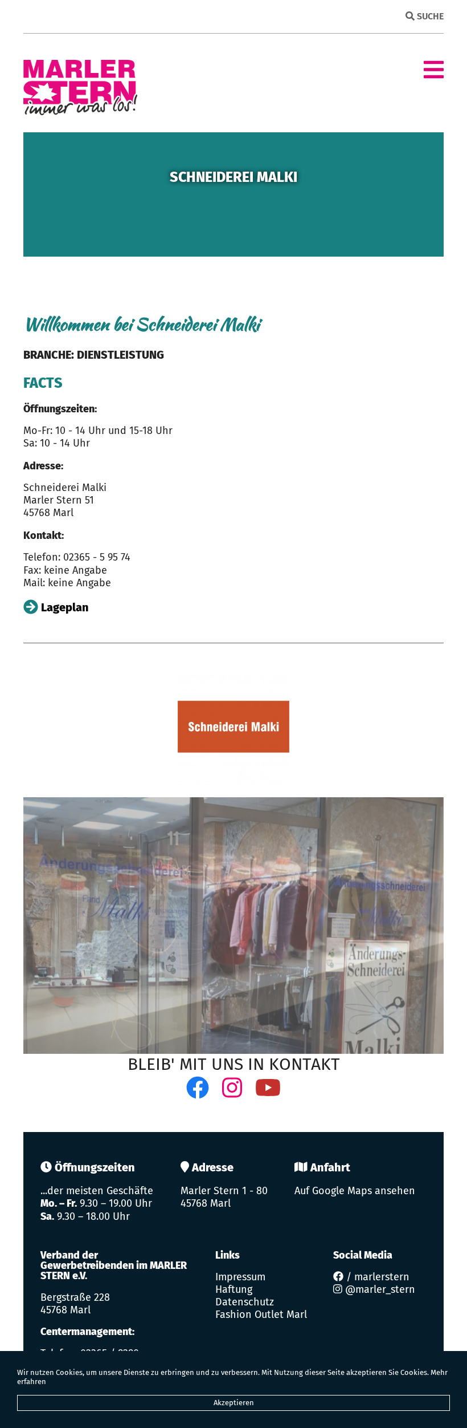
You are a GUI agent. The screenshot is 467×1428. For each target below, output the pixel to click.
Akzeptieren (234, 1402)
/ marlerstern (376, 1277)
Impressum (240, 1277)
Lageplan (63, 607)
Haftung (233, 1289)
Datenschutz (244, 1302)
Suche (429, 16)
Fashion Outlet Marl (261, 1314)
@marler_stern (378, 1289)
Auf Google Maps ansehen (354, 1190)
